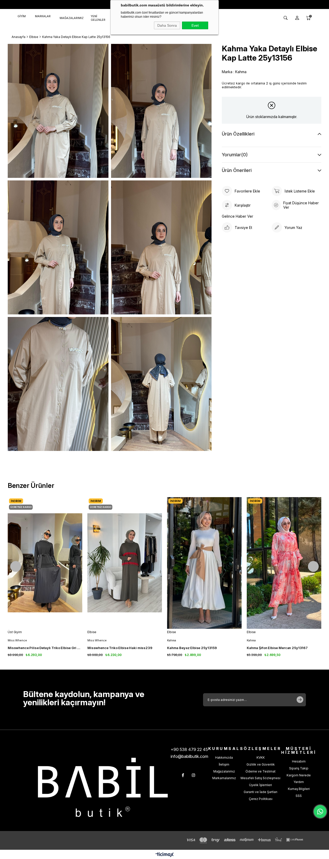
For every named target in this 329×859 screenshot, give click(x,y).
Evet (195, 25)
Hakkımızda (224, 757)
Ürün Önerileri (237, 170)
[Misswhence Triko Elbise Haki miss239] (124, 563)
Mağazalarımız (224, 771)
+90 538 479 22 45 (189, 749)
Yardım (299, 782)
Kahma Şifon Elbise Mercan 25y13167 (277, 648)
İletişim (224, 764)
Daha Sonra (167, 25)
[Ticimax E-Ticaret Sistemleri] (165, 855)
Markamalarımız (224, 778)
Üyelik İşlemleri (260, 785)
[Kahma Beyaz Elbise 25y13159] (204, 563)
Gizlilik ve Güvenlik (260, 764)
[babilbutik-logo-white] (103, 787)
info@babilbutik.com (189, 756)
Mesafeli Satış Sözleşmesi (260, 778)
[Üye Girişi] (297, 18)
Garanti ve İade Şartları (260, 792)
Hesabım (299, 761)
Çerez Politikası (260, 799)
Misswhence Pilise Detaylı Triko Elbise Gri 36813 (45, 648)
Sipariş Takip (298, 768)
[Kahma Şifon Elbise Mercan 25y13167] (284, 563)
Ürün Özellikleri (238, 134)
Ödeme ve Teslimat (260, 771)
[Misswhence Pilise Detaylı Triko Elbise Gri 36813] (45, 563)
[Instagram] (193, 775)
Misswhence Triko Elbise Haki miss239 (119, 648)
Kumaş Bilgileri (299, 789)
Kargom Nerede (299, 775)
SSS (299, 796)
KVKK (261, 757)
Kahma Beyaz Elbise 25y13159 (192, 648)
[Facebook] (183, 775)
